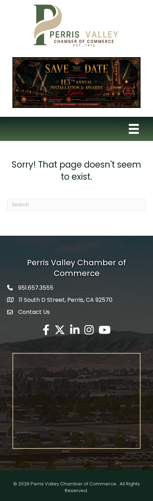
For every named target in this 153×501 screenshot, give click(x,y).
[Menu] (133, 128)
